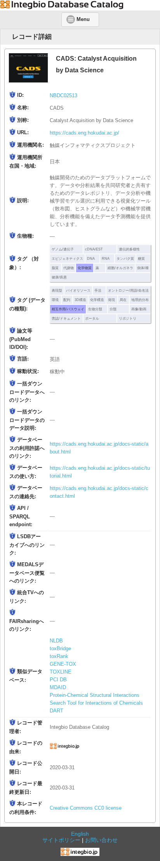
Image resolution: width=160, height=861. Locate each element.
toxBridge (60, 648)
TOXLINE (60, 672)
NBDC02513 (63, 95)
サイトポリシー (61, 840)
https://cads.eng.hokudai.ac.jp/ (84, 133)
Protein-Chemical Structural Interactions (94, 695)
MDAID (58, 687)
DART (56, 711)
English (80, 834)
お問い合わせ (101, 840)
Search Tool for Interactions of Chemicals (96, 703)
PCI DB (58, 679)
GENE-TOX (63, 664)
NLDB (56, 641)
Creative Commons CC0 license (86, 808)
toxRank (59, 656)
